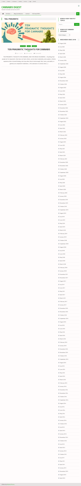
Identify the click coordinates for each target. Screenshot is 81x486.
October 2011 (63, 454)
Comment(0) (38, 53)
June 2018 (62, 254)
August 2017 (63, 281)
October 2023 (63, 84)
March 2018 (63, 264)
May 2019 (62, 223)
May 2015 (62, 373)
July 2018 (62, 250)
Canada (20, 1)
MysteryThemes (10, 484)
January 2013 (63, 434)
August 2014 (63, 403)
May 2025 (62, 74)
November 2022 (64, 111)
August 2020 (63, 176)
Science (25, 1)
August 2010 (63, 474)
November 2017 (64, 278)
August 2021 (63, 142)
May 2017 (62, 291)
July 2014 (62, 407)
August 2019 (63, 213)
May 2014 (62, 413)
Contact (28, 13)
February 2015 (63, 383)
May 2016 (62, 332)
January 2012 (63, 451)
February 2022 (63, 135)
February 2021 (63, 159)
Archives (8, 13)
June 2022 (62, 125)
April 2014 (62, 417)
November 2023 (64, 81)
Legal (30, 1)
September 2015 (64, 359)
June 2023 (62, 91)
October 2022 (63, 115)
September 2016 (64, 318)
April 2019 (62, 227)
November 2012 (64, 437)
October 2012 (63, 441)
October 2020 (63, 169)
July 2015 (62, 366)
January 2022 (63, 138)
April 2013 (62, 430)
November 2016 (64, 311)
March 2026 (63, 57)
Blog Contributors (18, 13)
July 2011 (62, 458)
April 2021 (62, 152)
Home (4, 1)
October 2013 (63, 424)
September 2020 (64, 172)
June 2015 (62, 369)
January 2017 (63, 305)
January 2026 (63, 60)
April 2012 (62, 447)
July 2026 (62, 47)
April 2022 (62, 128)
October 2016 (63, 315)
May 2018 (62, 257)
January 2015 (63, 386)
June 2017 (62, 288)
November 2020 (64, 165)
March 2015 (63, 379)
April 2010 (62, 478)
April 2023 (62, 98)
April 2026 (62, 53)
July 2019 (62, 216)
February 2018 (63, 267)
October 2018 (63, 240)
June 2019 (62, 220)
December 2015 (64, 349)
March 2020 (63, 189)
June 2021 (62, 145)
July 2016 (62, 325)
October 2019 (63, 206)
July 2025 (62, 70)
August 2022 (63, 121)
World (34, 1)
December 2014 (64, 390)
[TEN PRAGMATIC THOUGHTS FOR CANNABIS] (29, 33)
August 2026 (63, 43)
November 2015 (64, 352)
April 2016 (62, 335)
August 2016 (63, 322)
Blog (29, 46)
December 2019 (64, 199)
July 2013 (62, 427)
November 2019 (64, 203)
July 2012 (62, 444)
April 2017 (62, 295)
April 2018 (62, 261)
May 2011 (62, 461)
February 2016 (63, 342)
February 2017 (63, 301)
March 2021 (63, 155)
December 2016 (64, 308)
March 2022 (63, 132)
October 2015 (63, 356)
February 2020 (63, 193)
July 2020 (62, 179)
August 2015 (63, 362)
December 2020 (64, 162)
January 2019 (63, 237)
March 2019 (63, 230)
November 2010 (64, 471)
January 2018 (63, 271)
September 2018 (64, 244)
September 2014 (64, 400)
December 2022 (64, 108)
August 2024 (63, 77)
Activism (23, 46)
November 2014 (64, 393)
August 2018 (63, 247)
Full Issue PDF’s (36, 13)
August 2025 (63, 67)
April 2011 (62, 464)
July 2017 (62, 284)
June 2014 (62, 410)
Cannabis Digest (11, 7)
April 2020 (62, 186)
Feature (8, 1)
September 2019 (64, 210)
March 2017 (63, 298)
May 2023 (62, 94)
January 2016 (63, 345)
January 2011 (63, 468)
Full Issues (14, 1)
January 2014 (63, 420)
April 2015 (62, 376)
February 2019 (63, 233)
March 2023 (63, 101)
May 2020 (62, 182)
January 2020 (63, 196)
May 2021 (62, 148)
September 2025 (64, 64)
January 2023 (63, 104)
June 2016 (62, 328)
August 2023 (63, 87)
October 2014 (63, 396)
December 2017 (64, 274)
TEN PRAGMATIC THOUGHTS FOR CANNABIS (29, 49)
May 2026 (62, 50)
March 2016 (63, 339)
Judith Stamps (28, 53)
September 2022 (64, 118)
